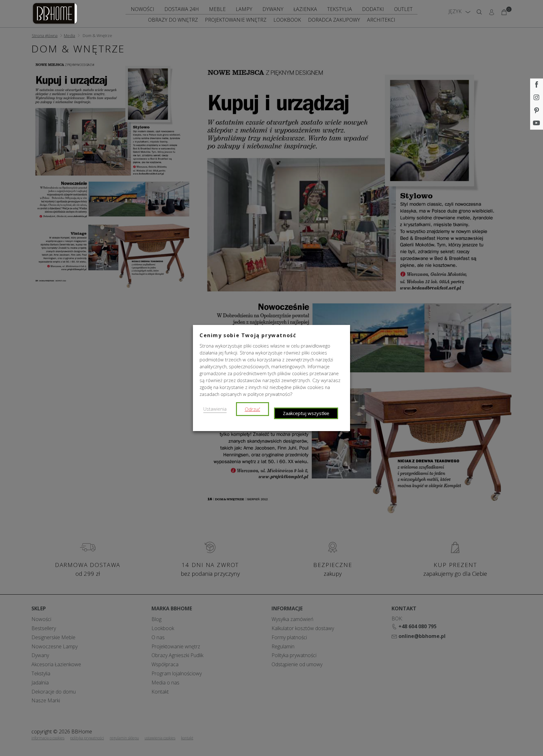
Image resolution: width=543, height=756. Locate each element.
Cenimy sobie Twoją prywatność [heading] (248, 335)
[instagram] (536, 97)
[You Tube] (536, 123)
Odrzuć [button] (252, 409)
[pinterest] (536, 110)
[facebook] (536, 84)
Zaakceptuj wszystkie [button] (306, 413)
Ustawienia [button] (215, 409)
